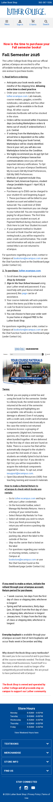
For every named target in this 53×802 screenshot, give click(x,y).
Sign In (20, 24)
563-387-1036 (45, 2)
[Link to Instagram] (26, 788)
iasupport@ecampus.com (20, 473)
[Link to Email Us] (33, 788)
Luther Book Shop (9, 2)
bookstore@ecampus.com (27, 258)
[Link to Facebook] (20, 788)
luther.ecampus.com (17, 96)
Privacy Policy (34, 794)
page (24, 293)
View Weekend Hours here (26, 732)
